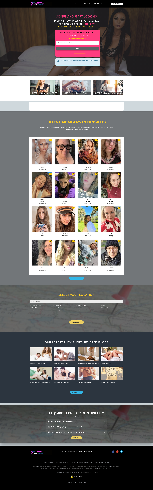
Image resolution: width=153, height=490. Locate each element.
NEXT (78, 48)
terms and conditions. (80, 53)
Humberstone (88, 167)
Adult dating (115, 466)
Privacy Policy (56, 466)
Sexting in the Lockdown (37, 363)
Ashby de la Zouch (36, 305)
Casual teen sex (106, 363)
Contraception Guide (96, 466)
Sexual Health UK (82, 466)
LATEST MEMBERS (97, 3)
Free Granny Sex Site (104, 468)
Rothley (65, 201)
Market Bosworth (59, 309)
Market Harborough (82, 309)
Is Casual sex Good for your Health (88, 363)
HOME (76, 3)
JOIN (106, 3)
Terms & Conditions (44, 466)
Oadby (33, 310)
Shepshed (57, 310)
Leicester (42, 167)
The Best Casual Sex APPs (85, 382)
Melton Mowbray (105, 309)
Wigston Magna (104, 310)
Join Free (75, 437)
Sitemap (72, 466)
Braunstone (65, 235)
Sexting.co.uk (94, 472)
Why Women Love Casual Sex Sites (40, 382)
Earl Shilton (34, 307)
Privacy (35, 466)
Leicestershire (42, 169)
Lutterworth (34, 309)
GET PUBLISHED (86, 3)
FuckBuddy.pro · (85, 472)
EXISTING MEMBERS (117, 3)
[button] (76, 421)
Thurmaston (42, 269)
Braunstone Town (82, 305)
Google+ (65, 466)
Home (32, 301)
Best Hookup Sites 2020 (61, 363)
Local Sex (59, 468)
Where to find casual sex (61, 382)
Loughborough (104, 307)
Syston (79, 310)
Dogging (107, 466)
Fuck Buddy (66, 468)
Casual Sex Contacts (47, 468)
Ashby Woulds (58, 305)
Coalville (103, 305)
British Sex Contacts (78, 468)
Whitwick (65, 167)
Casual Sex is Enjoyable (108, 382)
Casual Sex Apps (91, 468)
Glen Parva (88, 235)
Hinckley (42, 201)
